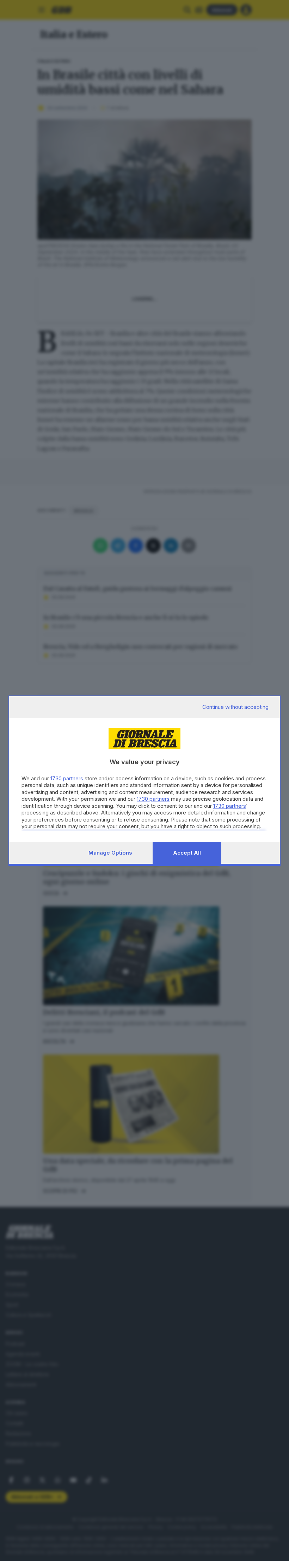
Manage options (110, 852)
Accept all (187, 852)
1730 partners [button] (66, 778)
